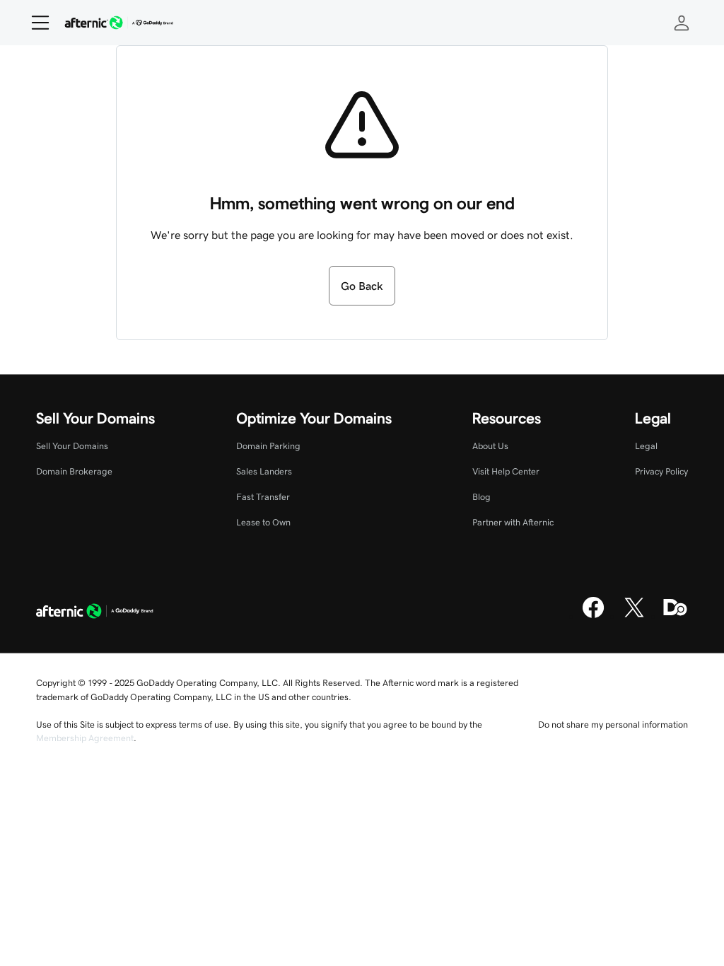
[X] (634, 616)
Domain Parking (268, 445)
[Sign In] (681, 22)
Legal (646, 445)
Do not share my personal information (613, 724)
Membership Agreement (85, 738)
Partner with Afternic (513, 522)
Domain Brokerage (74, 471)
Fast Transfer (263, 496)
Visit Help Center (505, 471)
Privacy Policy (661, 471)
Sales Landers (264, 471)
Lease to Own (263, 522)
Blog (481, 496)
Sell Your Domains (72, 445)
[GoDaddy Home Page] (94, 612)
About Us (490, 445)
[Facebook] (593, 616)
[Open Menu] (34, 22)
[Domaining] (675, 616)
